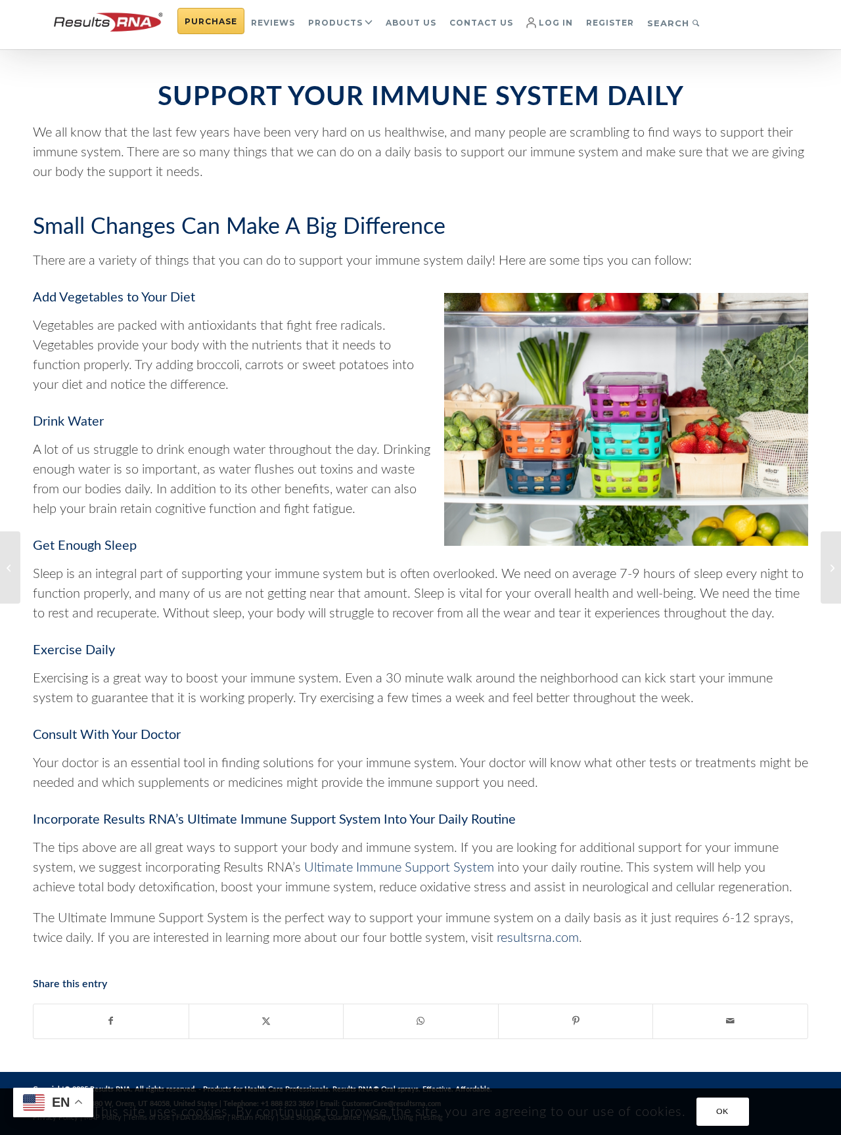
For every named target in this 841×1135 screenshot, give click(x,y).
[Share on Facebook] (111, 1021)
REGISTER (610, 23)
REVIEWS (273, 23)
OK (722, 1112)
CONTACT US (481, 23)
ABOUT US (411, 23)
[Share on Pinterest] (576, 1021)
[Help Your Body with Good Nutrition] (10, 567)
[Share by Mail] (730, 1021)
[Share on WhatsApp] (421, 1021)
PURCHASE (211, 21)
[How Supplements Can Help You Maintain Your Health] (831, 567)
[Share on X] (266, 1021)
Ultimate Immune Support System (399, 867)
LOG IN (554, 23)
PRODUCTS (335, 23)
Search (670, 23)
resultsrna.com (538, 938)
